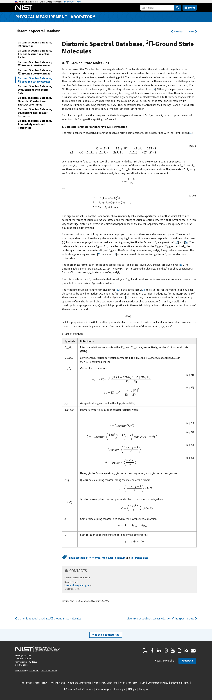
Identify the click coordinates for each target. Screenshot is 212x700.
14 (186, 242)
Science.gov (119, 689)
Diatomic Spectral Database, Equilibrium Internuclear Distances (35, 113)
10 (118, 289)
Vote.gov (143, 689)
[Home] (23, 8)
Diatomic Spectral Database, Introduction (35, 44)
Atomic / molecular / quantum (108, 557)
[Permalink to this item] (111, 63)
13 (177, 242)
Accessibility (41, 682)
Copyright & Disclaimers (79, 682)
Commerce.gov (103, 689)
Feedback (187, 660)
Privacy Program (57, 682)
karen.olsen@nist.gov (76, 585)
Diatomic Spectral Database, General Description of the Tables (35, 54)
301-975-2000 (21, 665)
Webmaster (20, 670)
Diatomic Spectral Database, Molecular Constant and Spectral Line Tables (35, 101)
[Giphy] (179, 650)
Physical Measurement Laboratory (55, 17)
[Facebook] (152, 650)
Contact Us (34, 670)
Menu (191, 7)
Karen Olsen (71, 582)
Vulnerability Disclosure (105, 682)
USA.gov (132, 689)
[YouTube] (172, 650)
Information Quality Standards (78, 689)
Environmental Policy (158, 682)
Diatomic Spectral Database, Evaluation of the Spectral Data (35, 90)
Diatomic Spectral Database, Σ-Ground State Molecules (35, 63)
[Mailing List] (193, 650)
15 (114, 254)
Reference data (139, 557)
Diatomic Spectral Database (38, 31)
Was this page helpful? (105, 634)
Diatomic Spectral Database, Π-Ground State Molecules (35, 80)
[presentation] (111, 150)
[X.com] (145, 650)
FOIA (142, 682)
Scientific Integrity (180, 682)
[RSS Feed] (186, 650)
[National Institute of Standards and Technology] (37, 649)
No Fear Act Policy (128, 682)
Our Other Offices (49, 670)
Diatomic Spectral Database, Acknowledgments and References (35, 124)
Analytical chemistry (79, 557)
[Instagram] (165, 650)
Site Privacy (26, 682)
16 (181, 264)
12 (154, 89)
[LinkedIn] (159, 650)
